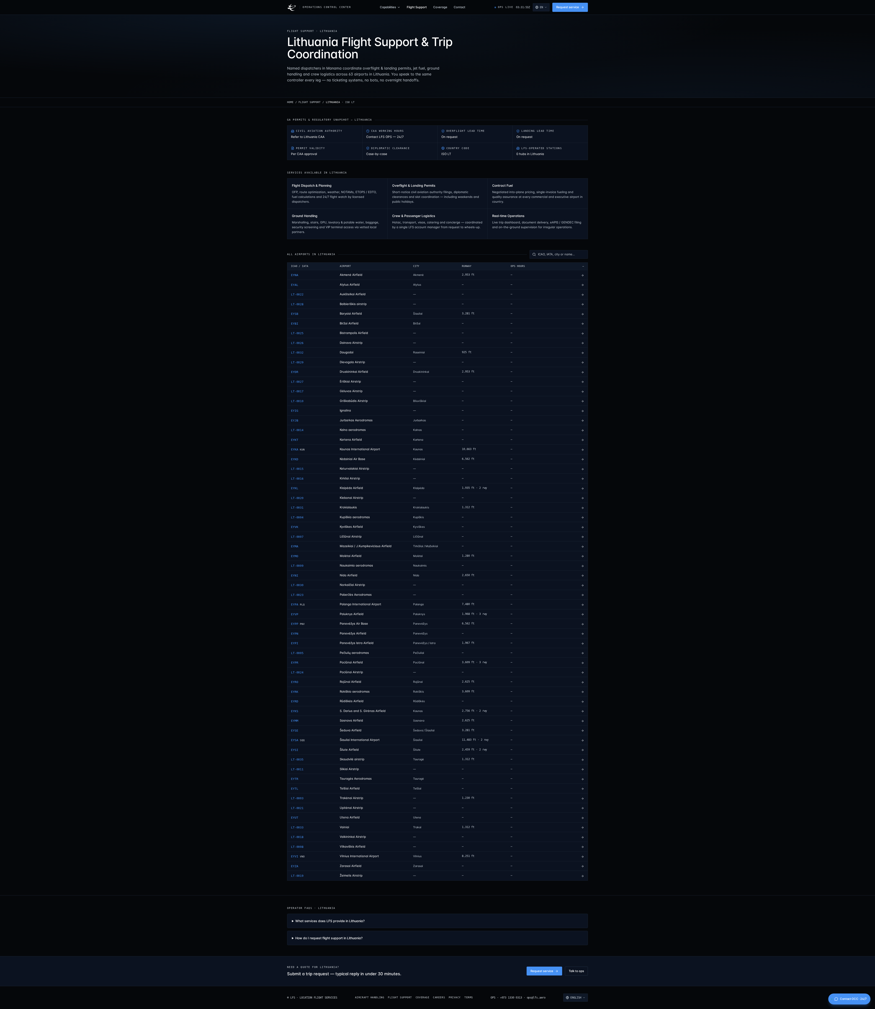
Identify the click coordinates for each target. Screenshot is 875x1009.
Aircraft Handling (369, 997)
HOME (290, 102)
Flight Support (417, 7)
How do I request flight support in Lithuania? (329, 938)
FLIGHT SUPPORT (309, 102)
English (575, 997)
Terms (468, 997)
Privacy (455, 997)
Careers (439, 997)
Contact (459, 7)
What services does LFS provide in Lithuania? (330, 921)
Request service (567, 7)
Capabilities (388, 7)
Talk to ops (576, 971)
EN (541, 7)
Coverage (440, 7)
